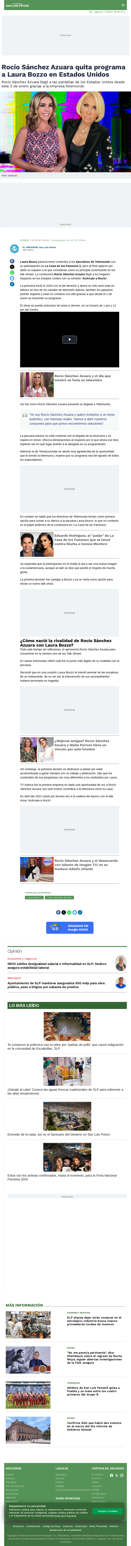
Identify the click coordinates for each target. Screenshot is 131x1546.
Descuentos (98, 1501)
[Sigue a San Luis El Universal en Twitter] (117, 1475)
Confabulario (99, 1493)
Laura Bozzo (34, 897)
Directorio (18, 1526)
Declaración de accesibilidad (65, 1530)
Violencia (68, 1526)
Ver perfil (28, 250)
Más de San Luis (15, 1486)
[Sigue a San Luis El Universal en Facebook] (112, 1475)
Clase (95, 1482)
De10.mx (96, 1478)
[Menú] (123, 5)
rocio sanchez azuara (59, 897)
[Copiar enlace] (12, 284)
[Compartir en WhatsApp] (12, 272)
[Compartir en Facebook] (12, 261)
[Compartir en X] (12, 267)
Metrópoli (14, 978)
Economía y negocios (22, 958)
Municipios (12, 1490)
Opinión (15, 951)
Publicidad (81, 1526)
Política (10, 1478)
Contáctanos (33, 1526)
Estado (24, 240)
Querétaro (61, 1474)
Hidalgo (60, 1486)
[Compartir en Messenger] (12, 278)
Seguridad (11, 1501)
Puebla (59, 1482)
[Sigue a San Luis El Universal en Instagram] (122, 1475)
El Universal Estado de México (73, 1490)
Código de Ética (51, 1526)
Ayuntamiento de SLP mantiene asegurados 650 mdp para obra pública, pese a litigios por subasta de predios (56, 985)
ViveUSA (96, 1486)
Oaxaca (60, 1478)
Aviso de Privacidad (65, 1515)
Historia (114, 1526)
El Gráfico (97, 1474)
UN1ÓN (96, 1490)
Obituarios (97, 1497)
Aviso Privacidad (98, 1526)
